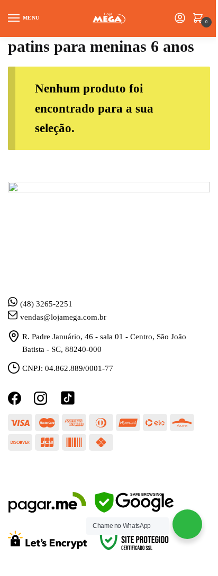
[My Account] (180, 19)
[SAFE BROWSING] (134, 510)
